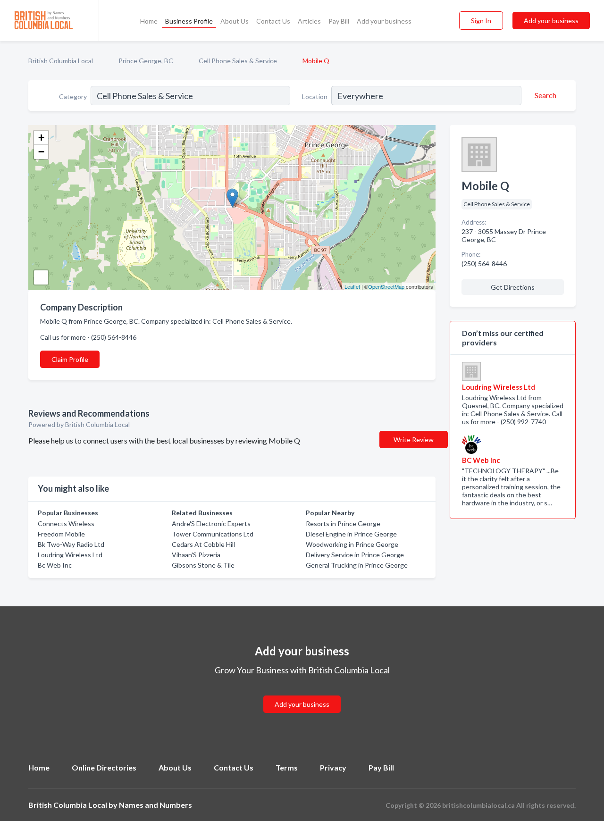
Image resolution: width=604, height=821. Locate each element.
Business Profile (189, 21)
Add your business (384, 21)
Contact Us (273, 21)
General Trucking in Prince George (357, 565)
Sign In (481, 21)
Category (73, 96)
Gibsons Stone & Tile (203, 565)
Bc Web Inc (55, 565)
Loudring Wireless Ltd (70, 555)
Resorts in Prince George (343, 523)
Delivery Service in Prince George (355, 555)
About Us (234, 21)
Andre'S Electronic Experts (211, 523)
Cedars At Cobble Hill (203, 544)
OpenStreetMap (386, 286)
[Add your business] (302, 692)
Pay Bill (338, 21)
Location (314, 96)
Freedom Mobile (61, 534)
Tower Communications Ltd (212, 534)
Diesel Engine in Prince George (351, 534)
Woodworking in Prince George (352, 544)
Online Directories (104, 767)
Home (149, 21)
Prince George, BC (145, 61)
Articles (309, 21)
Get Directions (513, 287)
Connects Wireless (66, 523)
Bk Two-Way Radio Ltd (71, 544)
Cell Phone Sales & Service (238, 61)
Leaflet (352, 286)
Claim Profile (69, 359)
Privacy (333, 767)
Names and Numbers (155, 804)
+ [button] (41, 137)
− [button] (41, 152)
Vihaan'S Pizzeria (196, 555)
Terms (287, 767)
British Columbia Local (60, 61)
